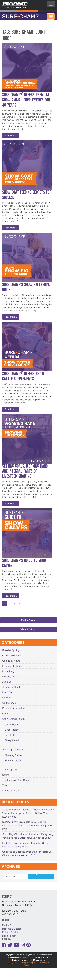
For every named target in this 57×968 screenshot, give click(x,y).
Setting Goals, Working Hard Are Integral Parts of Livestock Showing (25, 469)
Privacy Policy (26, 961)
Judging (6, 680)
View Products (28, 627)
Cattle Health (12, 722)
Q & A (5, 711)
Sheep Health (12, 738)
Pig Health (10, 733)
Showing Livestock (12, 747)
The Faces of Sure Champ (16, 778)
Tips (4, 783)
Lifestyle (7, 690)
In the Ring (8, 669)
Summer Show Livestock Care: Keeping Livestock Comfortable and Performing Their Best (27, 824)
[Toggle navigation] (51, 4)
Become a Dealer (11, 926)
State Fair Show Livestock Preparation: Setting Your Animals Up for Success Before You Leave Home (28, 811)
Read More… (11, 133)
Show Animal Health (13, 716)
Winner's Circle (10, 788)
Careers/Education (12, 653)
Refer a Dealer (10, 930)
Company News (11, 659)
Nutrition (7, 695)
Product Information (13, 706)
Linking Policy (13, 961)
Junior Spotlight (11, 685)
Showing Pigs (9, 767)
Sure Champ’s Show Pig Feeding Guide (26, 285)
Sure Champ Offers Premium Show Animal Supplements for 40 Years (26, 98)
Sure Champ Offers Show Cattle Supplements (23, 374)
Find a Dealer (28, 618)
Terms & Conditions (41, 961)
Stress (5, 773)
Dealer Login (9, 933)
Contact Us (28, 963)
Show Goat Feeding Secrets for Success (26, 193)
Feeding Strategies (12, 664)
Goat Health (11, 728)
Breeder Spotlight (12, 648)
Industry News (10, 674)
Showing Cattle (13, 753)
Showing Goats (13, 758)
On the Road (9, 701)
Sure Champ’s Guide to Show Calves (24, 561)
